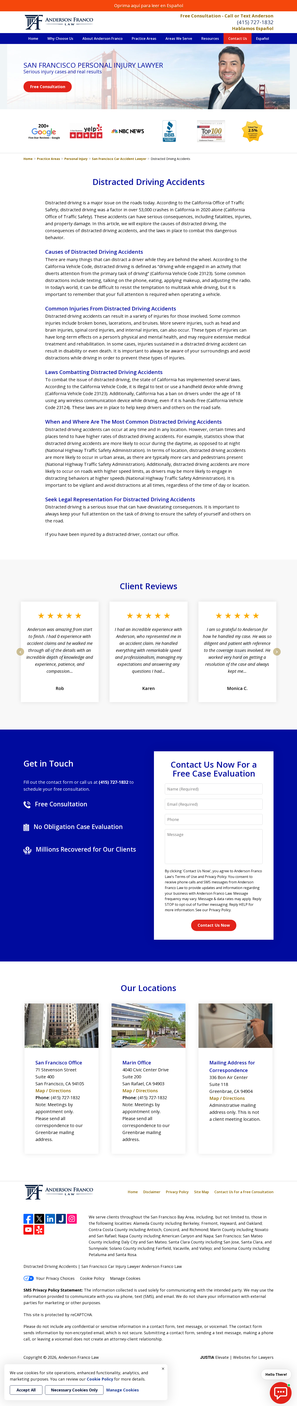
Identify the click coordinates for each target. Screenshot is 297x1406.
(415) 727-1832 (255, 22)
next (277, 655)
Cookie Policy (92, 1278)
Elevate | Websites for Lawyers (237, 1357)
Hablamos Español (253, 28)
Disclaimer (151, 1192)
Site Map (201, 1192)
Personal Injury (76, 159)
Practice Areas (144, 38)
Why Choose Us (60, 38)
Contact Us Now (214, 925)
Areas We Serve (178, 38)
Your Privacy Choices (55, 1278)
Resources (210, 38)
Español (262, 38)
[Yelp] (39, 1230)
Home (33, 38)
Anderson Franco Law (78, 1357)
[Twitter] (39, 1219)
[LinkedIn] (50, 1219)
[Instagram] (72, 1219)
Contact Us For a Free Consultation (244, 1192)
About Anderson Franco (102, 38)
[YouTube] (28, 1230)
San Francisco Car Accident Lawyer (119, 159)
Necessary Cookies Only (74, 1390)
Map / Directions (53, 1091)
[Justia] (61, 1219)
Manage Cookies (125, 1278)
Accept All (26, 1390)
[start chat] (281, 1393)
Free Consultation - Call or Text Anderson (227, 16)
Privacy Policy (177, 1192)
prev (20, 655)
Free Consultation (47, 86)
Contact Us (237, 38)
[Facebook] (28, 1219)
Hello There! (276, 1374)
